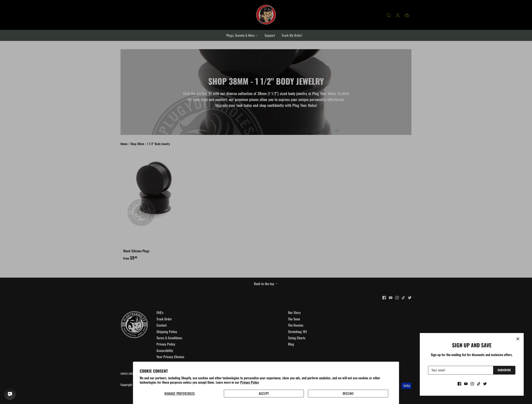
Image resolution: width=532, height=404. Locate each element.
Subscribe (504, 370)
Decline (348, 393)
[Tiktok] (478, 383)
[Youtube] (466, 383)
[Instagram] (472, 383)
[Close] (517, 338)
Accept (264, 393)
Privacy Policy (249, 382)
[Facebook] (459, 383)
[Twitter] (485, 383)
